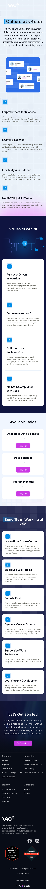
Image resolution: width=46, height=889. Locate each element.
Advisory (5, 761)
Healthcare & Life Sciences (33, 773)
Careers (27, 793)
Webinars (5, 801)
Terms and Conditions (23, 881)
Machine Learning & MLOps (12, 773)
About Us (27, 789)
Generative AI (7, 769)
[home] (13, 5)
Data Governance (8, 777)
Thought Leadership (9, 789)
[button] (39, 5)
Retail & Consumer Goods (33, 765)
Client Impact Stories (9, 793)
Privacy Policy (23, 874)
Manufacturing (29, 769)
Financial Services (30, 761)
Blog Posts (6, 797)
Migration (5, 765)
